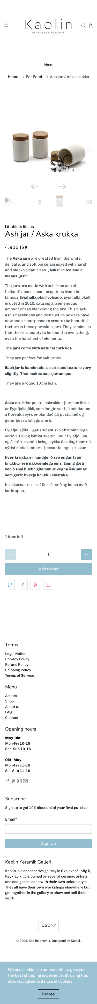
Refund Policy (16, 664)
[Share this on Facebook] (23, 585)
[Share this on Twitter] (10, 585)
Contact (11, 717)
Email (11, 819)
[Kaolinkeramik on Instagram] (19, 782)
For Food (34, 77)
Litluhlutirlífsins (19, 226)
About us (12, 707)
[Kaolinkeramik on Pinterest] (13, 782)
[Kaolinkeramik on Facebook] (7, 782)
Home (13, 77)
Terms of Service (19, 675)
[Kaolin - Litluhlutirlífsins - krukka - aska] (48, 134)
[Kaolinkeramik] (48, 25)
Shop (9, 701)
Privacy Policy (17, 659)
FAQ (8, 712)
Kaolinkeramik (39, 941)
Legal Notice (15, 653)
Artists (11, 696)
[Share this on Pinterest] (35, 585)
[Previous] (35, 186)
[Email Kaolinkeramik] (25, 782)
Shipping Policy (18, 670)
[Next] (62, 186)
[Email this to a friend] (48, 585)
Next (48, 64)
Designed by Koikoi (66, 941)
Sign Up (48, 843)
